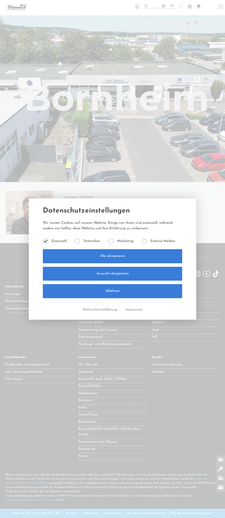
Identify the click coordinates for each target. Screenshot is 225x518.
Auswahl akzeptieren (112, 273)
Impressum (133, 309)
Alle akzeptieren (112, 256)
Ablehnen (112, 291)
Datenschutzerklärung (100, 309)
